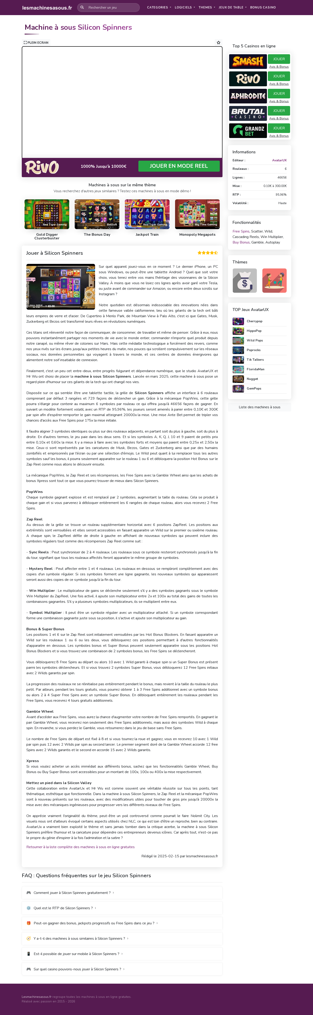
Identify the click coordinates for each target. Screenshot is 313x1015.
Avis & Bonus (279, 67)
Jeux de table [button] (231, 7)
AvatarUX (279, 160)
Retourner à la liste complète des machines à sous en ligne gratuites (80, 847)
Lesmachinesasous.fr (37, 997)
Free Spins (241, 231)
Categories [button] (158, 7)
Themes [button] (206, 7)
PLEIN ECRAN (37, 43)
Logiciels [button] (184, 7)
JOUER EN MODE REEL (179, 166)
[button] (263, 8)
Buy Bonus (241, 242)
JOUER (279, 59)
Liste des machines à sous (259, 407)
